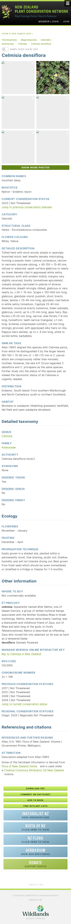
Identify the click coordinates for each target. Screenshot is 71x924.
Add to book (35, 800)
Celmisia (7, 436)
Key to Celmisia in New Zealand (21, 654)
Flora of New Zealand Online (19, 766)
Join (66, 21)
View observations (35, 815)
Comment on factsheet (35, 794)
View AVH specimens (35, 852)
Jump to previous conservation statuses (27, 207)
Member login (48, 21)
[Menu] (67, 3)
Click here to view (35, 827)
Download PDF (35, 788)
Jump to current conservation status (24, 704)
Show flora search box (17, 33)
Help (52, 198)
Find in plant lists (35, 806)
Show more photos (35, 167)
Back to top (35, 884)
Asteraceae (9, 447)
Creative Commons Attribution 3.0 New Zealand (34, 770)
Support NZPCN (36, 864)
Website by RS (35, 900)
